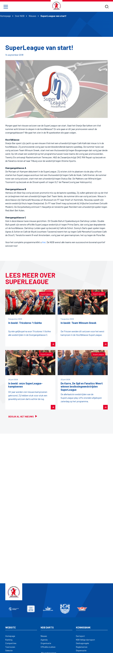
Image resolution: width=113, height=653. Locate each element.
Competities (10, 643)
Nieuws (32, 15)
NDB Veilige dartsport (85, 639)
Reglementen (81, 647)
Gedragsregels (82, 643)
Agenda (44, 639)
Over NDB (19, 15)
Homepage (5, 15)
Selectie (9, 650)
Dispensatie (81, 650)
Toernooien (10, 647)
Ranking (8, 639)
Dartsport (80, 636)
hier (44, 242)
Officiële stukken (48, 647)
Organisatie (46, 643)
